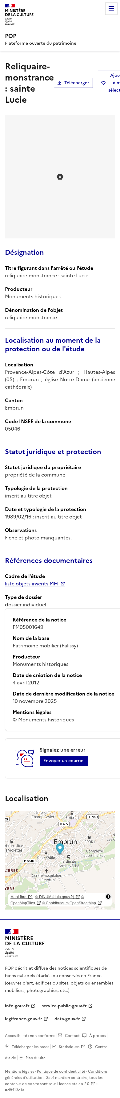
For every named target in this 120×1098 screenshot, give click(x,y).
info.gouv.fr (17, 1006)
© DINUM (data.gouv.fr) (54, 896)
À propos (97, 1035)
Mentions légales (19, 1071)
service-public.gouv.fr (64, 1006)
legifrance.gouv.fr (23, 1019)
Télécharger (76, 83)
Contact (72, 1035)
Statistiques (69, 1047)
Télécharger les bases (30, 1047)
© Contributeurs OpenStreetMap (69, 902)
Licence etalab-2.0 (73, 1084)
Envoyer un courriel (64, 760)
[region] (60, 860)
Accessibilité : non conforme (30, 1035)
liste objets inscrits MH (31, 583)
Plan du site (36, 1058)
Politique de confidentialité (61, 1071)
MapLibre (18, 896)
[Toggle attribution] (108, 896)
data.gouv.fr (67, 1019)
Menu (111, 8)
